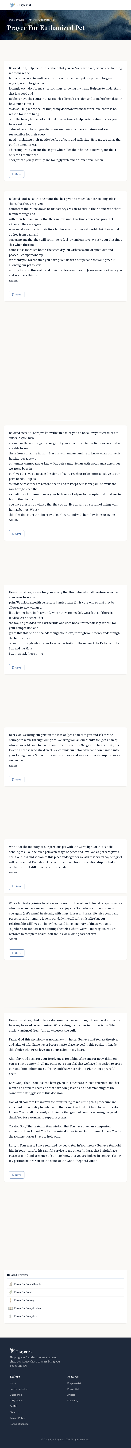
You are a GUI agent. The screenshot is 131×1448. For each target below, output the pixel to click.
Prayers (20, 20)
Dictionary (72, 1400)
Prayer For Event (23, 1292)
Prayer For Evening (24, 1300)
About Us (15, 1412)
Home (10, 20)
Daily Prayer (16, 1400)
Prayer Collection (19, 1389)
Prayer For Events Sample (27, 1284)
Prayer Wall (73, 1389)
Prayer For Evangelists (25, 1316)
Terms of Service (19, 1424)
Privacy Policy (17, 1418)
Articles (71, 1394)
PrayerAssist (74, 1383)
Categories (16, 1394)
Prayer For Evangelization (27, 1308)
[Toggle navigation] (118, 5)
